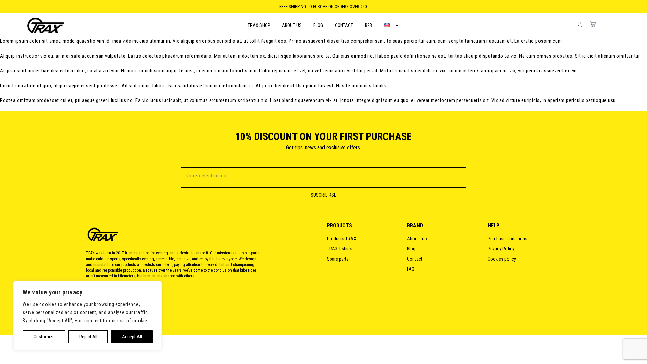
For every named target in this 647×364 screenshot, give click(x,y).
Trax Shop (259, 25)
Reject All (88, 336)
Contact (344, 25)
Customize (44, 336)
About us (292, 25)
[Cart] (617, 24)
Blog (318, 25)
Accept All (132, 336)
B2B (368, 25)
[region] (87, 316)
